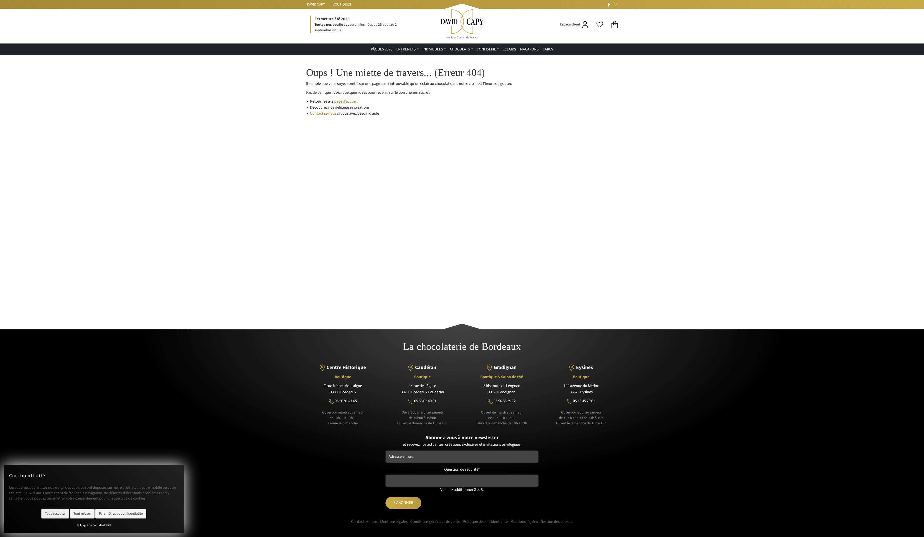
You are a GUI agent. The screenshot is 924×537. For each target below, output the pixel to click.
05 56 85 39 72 (505, 401)
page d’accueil (346, 101)
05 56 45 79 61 (584, 401)
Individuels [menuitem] (433, 49)
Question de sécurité (462, 470)
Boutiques (342, 4)
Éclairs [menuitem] (509, 49)
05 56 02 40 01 (425, 401)
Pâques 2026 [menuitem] (381, 49)
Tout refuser (82, 513)
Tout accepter (55, 513)
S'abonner (403, 503)
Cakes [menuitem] (548, 49)
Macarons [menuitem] (529, 49)
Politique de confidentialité (94, 525)
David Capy (316, 4)
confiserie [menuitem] (486, 49)
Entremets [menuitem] (406, 49)
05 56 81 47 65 (346, 401)
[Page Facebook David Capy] (608, 4)
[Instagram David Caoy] (615, 4)
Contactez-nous (323, 113)
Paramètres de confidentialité (121, 513)
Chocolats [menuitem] (460, 49)
